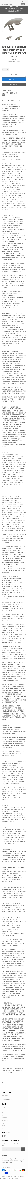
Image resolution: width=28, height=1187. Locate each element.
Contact (3, 1110)
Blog (2, 1128)
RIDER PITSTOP (7, 1167)
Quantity (3, 66)
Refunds (3, 1125)
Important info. (5, 1120)
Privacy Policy (4, 1118)
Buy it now (13, 84)
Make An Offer (13, 79)
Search (3, 1107)
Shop (3, 1112)
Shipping (9, 62)
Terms (3, 1115)
